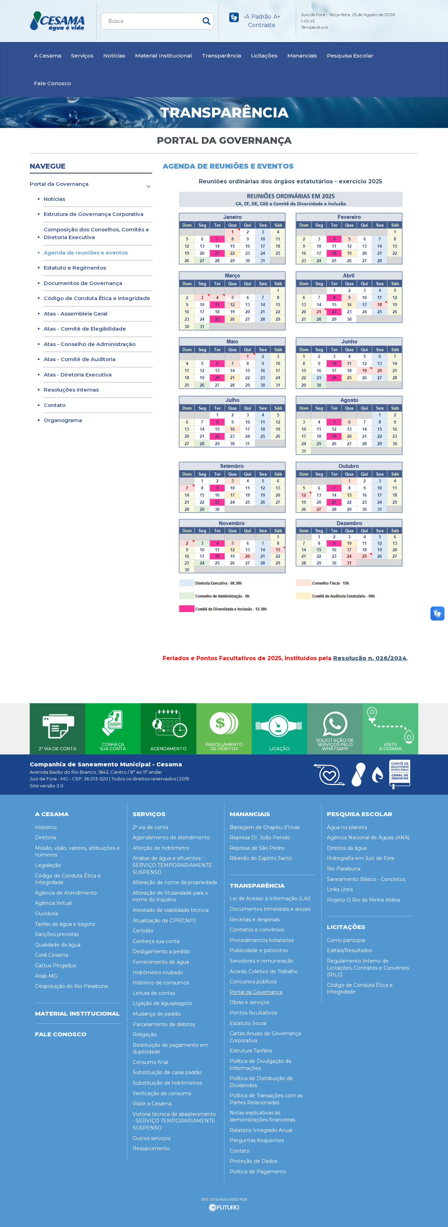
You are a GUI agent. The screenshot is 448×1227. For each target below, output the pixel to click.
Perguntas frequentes (257, 1140)
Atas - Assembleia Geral (75, 313)
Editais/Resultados (349, 950)
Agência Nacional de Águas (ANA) (368, 837)
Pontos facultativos (253, 1013)
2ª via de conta (150, 827)
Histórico (46, 827)
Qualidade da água (57, 945)
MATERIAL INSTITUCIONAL (77, 1013)
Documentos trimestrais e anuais (270, 909)
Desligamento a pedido (161, 951)
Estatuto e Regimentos (75, 267)
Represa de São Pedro (257, 848)
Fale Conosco (52, 83)
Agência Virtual (53, 903)
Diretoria (45, 837)
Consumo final (150, 1062)
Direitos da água (347, 848)
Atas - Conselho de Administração (89, 344)
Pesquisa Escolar (350, 55)
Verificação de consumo (162, 1093)
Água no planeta (347, 827)
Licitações (264, 55)
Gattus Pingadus (55, 965)
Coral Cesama (51, 955)
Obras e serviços (249, 1002)
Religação (145, 1034)
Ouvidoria (46, 913)
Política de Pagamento (258, 1171)
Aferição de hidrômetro (161, 848)
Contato (54, 405)
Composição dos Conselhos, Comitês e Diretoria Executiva (96, 233)
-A (246, 16)
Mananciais (302, 55)
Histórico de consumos (161, 982)
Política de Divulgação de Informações (261, 1064)
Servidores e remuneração (262, 961)
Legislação (48, 865)
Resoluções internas (71, 389)
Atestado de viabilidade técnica (171, 910)
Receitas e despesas (255, 919)
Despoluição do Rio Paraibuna (71, 986)
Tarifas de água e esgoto (65, 924)
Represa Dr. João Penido (260, 837)
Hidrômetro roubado (158, 972)
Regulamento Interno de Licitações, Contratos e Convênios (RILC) (368, 968)
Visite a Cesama (152, 1103)
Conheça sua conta (156, 941)
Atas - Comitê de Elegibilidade (85, 328)
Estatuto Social (248, 1023)
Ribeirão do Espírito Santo (261, 858)
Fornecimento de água (161, 962)
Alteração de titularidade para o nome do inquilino (170, 896)
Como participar (346, 940)
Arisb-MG (46, 976)
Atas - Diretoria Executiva (78, 374)
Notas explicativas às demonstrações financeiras (262, 1116)
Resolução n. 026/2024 (369, 658)
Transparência (221, 55)
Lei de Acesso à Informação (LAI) (270, 898)
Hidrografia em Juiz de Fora (360, 858)
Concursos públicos (253, 981)
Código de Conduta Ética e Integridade (97, 298)
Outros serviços (151, 1138)
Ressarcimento (151, 1148)
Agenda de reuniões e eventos (86, 252)
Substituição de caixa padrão (167, 1072)
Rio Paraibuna (343, 869)
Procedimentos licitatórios (262, 940)
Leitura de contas (154, 993)
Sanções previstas (57, 934)
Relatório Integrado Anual (261, 1130)
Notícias (114, 55)
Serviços (82, 55)
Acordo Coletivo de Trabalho (264, 971)
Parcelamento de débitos (164, 1024)
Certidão (143, 931)
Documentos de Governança (83, 283)
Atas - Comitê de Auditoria (79, 359)
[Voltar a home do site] (58, 21)
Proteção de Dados (253, 1161)
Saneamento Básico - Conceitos (366, 879)
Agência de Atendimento (66, 893)
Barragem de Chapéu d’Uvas (265, 827)
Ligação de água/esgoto (162, 1003)
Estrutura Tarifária (251, 1051)
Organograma (63, 420)
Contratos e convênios (257, 930)
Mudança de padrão (157, 1014)
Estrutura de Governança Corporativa (94, 214)
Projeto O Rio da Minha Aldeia (363, 900)
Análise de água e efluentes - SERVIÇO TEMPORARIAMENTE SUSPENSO (172, 865)
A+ (276, 16)
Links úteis (340, 889)
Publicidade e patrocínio (259, 950)
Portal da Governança (59, 184)
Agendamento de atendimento (171, 837)
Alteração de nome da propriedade (175, 882)
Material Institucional (163, 55)
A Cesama (47, 55)
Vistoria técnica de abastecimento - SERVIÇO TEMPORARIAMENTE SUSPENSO (174, 1121)
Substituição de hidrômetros (167, 1083)
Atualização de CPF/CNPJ (164, 920)
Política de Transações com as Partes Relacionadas (266, 1099)
